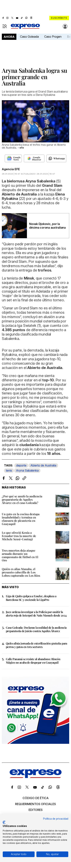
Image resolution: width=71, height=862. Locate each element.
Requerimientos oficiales (35, 804)
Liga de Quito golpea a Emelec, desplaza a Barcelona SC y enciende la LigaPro (31, 597)
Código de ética (36, 798)
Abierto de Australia (43, 465)
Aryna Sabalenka (27, 470)
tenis (9, 470)
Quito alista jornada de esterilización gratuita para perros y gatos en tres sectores (36, 645)
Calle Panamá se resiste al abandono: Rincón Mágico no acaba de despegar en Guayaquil (33, 660)
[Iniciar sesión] (65, 26)
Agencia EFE (11, 169)
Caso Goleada (29, 36)
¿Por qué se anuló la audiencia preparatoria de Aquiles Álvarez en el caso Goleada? (22, 499)
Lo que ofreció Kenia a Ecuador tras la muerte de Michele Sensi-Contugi (19, 536)
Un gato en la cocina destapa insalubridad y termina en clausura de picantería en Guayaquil (21, 519)
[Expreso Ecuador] (36, 777)
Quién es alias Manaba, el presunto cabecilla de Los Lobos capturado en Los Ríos (21, 572)
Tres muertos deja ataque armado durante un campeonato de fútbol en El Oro (20, 555)
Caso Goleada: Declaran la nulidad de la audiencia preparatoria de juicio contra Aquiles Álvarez (36, 629)
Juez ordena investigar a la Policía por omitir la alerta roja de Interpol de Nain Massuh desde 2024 (36, 613)
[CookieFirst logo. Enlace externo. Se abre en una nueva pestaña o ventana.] (4, 822)
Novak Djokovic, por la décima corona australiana (47, 225)
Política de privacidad (55, 818)
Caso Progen (53, 36)
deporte (21, 465)
